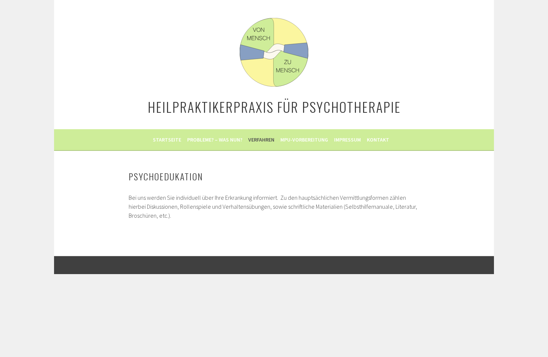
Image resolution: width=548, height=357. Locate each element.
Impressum (347, 139)
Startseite (167, 139)
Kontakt (378, 139)
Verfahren (261, 139)
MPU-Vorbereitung (304, 139)
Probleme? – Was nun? (214, 139)
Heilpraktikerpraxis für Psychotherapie (274, 107)
